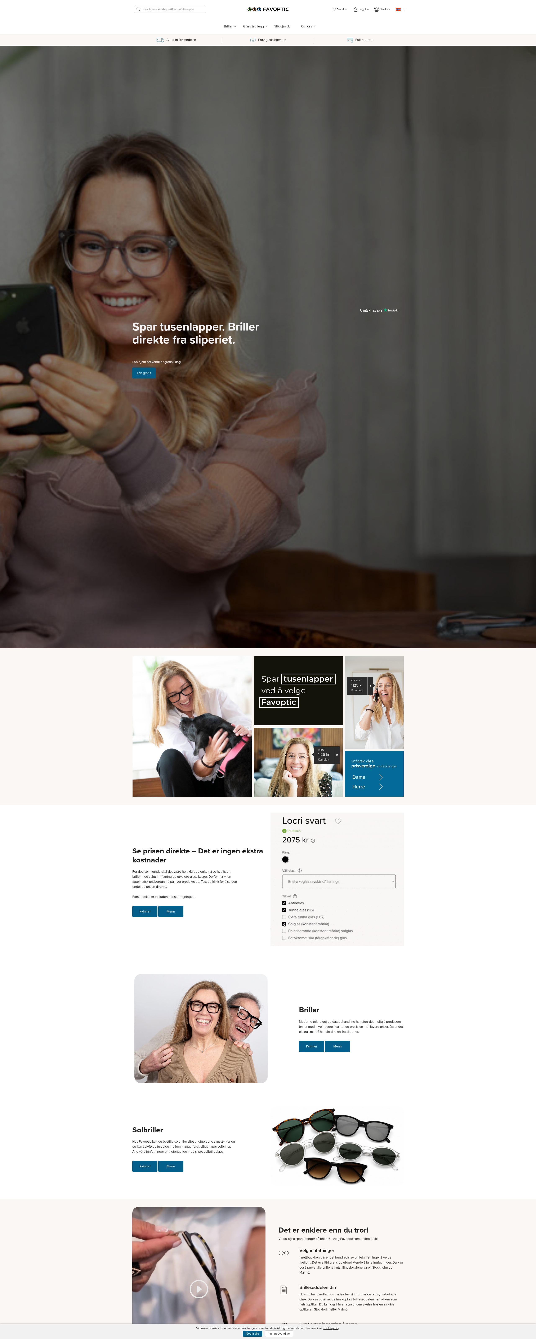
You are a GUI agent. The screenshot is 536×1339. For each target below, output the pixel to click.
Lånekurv (385, 9)
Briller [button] (228, 26)
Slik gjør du (282, 26)
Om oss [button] (306, 26)
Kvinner (145, 911)
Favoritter (342, 9)
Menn (171, 911)
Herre (358, 787)
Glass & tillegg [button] (253, 26)
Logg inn (363, 9)
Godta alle (252, 1333)
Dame (359, 777)
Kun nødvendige (279, 1333)
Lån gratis (144, 373)
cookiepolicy (331, 1328)
